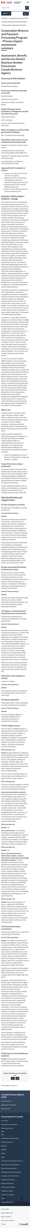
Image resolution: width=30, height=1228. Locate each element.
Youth (3, 1198)
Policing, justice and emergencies (11, 1172)
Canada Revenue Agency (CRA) (18, 18)
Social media (5, 1209)
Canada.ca (4, 18)
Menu (5, 13)
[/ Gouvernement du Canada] (11, 2)
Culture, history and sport (9, 1168)
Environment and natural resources (12, 1161)
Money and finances (7, 1183)
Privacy (3, 1224)
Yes (13, 1078)
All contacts (4, 1121)
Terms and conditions (7, 1220)
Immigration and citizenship (9, 1138)
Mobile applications (7, 1213)
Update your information (8, 1105)
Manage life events (7, 1202)
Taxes (3, 1157)
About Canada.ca (6, 1217)
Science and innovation (8, 1187)
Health (3, 1153)
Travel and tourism (7, 1142)
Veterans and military (7, 1195)
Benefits (3, 1149)
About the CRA (5, 1109)
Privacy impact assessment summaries (14, 25)
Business (4, 1146)
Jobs (2, 1134)
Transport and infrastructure (10, 1176)
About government (7, 1128)
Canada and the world (8, 1180)
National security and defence (10, 1165)
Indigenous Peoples (7, 1191)
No (17, 1078)
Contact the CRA (6, 1101)
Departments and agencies (9, 1124)
